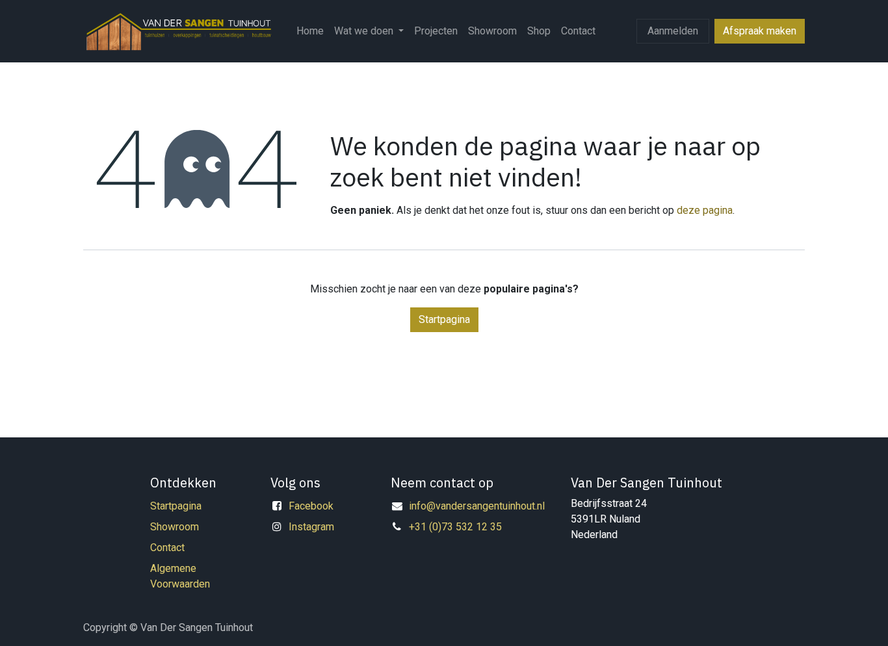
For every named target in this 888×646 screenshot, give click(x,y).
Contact (167, 547)
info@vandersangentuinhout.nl (477, 506)
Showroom (174, 527)
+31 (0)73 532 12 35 (455, 527)
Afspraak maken (759, 31)
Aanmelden (672, 31)
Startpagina (444, 319)
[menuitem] (310, 31)
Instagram (311, 527)
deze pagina (705, 210)
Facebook (311, 506)
